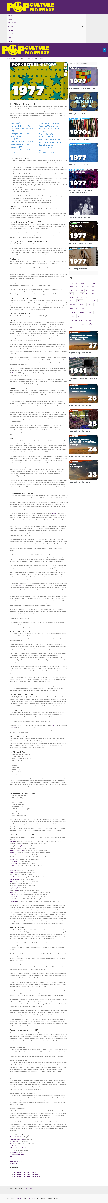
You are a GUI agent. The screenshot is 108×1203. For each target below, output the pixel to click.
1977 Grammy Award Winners (78, 269)
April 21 (21, 585)
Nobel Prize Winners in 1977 (48, 126)
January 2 (35, 585)
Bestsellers (80, 297)
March (83, 308)
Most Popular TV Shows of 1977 (50, 140)
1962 (93, 286)
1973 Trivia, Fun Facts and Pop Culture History (26, 1176)
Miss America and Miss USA (20, 144)
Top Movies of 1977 (46, 137)
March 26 (12, 859)
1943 (93, 283)
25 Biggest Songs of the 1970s (79, 139)
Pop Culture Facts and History (49, 123)
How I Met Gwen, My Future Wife (79, 218)
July (71, 308)
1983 (76, 293)
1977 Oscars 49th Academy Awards (80, 243)
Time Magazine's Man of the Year (22, 142)
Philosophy (81, 316)
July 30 (11, 892)
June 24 (17, 879)
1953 (71, 286)
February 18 (20, 850)
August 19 (15, 373)
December (87, 301)
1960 (82, 286)
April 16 (12, 863)
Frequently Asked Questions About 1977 (51, 149)
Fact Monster (13, 1145)
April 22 (17, 863)
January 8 (12, 841)
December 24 (13, 901)
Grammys (82, 304)
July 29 (16, 890)
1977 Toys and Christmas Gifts (49, 129)
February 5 (12, 850)
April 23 (12, 866)
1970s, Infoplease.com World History (19, 1148)
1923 (82, 283)
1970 (82, 290)
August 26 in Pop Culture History (80, 405)
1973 (92, 290)
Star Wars (14, 152)
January (90, 304)
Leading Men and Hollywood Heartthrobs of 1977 (20, 135)
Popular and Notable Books (17, 1139)
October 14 (19, 897)
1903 (71, 283)
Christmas (72, 301)
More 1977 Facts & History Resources (52, 153)
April (93, 293)
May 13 (16, 870)
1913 (77, 283)
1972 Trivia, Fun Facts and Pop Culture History (26, 1174)
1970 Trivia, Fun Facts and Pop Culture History (26, 1170)
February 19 (13, 852)
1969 (77, 290)
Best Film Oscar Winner (47, 134)
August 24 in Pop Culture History (80, 456)
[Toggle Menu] (82, 19)
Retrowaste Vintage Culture (17, 1154)
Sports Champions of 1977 (48, 145)
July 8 (15, 883)
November (82, 312)
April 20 (54, 513)
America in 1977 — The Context (21, 150)
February (72, 304)
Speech (72, 324)
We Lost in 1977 (16, 147)
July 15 (16, 885)
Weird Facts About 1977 (16, 1161)
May (89, 308)
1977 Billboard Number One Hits (50, 142)
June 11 (12, 877)
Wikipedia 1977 (13, 1163)
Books (87, 297)
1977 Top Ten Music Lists (77, 114)
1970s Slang (13, 1157)
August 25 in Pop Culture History (80, 431)
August (72, 297)
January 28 (19, 846)
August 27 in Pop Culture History (80, 353)
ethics (94, 301)
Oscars (73, 316)
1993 (87, 293)
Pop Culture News (31, 1198)
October (90, 312)
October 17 (13, 727)
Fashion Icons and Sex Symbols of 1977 (22, 130)
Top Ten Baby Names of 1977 (21, 126)
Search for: (72, 63)
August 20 (12, 894)
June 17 (17, 877)
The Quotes (15, 139)
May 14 (11, 872)
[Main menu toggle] (104, 50)
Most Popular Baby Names (17, 1137)
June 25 (12, 881)
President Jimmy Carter (16, 1152)
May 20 (17, 872)
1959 (77, 286)
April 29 (17, 866)
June (77, 308)
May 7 (11, 870)
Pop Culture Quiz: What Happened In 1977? (83, 88)
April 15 (16, 861)
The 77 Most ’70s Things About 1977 (19, 1159)
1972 (87, 290)
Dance (80, 301)
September (88, 320)
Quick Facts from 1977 (18, 123)
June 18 (12, 879)
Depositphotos (20, 1198)
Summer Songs (81, 324)
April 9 (11, 861)
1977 (11, 1143)
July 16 (11, 888)
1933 (87, 283)
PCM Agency (28, 1188)
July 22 (16, 888)
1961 (88, 286)
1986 (82, 293)
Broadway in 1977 (45, 131)
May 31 (55, 725)
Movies (73, 312)
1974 (71, 293)
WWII (71, 327)
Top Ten (90, 324)
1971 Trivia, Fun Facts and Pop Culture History (26, 1172)
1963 (71, 290)
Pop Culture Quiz (76, 320)
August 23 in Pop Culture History (80, 482)
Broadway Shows (14, 1141)
